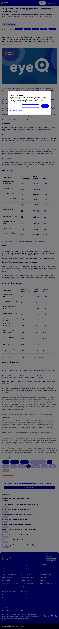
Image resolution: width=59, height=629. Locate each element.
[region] (29, 103)
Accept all (45, 106)
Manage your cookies (16, 110)
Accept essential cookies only (30, 106)
